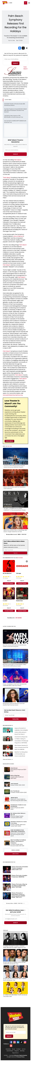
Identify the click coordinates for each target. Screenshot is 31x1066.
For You (9, 446)
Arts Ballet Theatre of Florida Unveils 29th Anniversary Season (14, 104)
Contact (18, 1049)
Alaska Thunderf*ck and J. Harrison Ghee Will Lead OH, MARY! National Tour (14, 946)
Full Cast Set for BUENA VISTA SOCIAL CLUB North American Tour (14, 963)
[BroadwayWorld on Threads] (25, 1042)
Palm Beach (26, 68)
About (13, 1049)
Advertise (8, 1049)
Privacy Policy (20, 1057)
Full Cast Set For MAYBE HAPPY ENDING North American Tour (15, 121)
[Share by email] (26, 48)
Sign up (15, 922)
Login (21, 2)
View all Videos (7, 759)
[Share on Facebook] (19, 48)
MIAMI (10, 2)
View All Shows (15, 850)
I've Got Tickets (9, 583)
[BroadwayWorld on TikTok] (21, 1042)
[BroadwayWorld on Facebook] (11, 1042)
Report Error (15, 1053)
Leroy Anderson (18, 236)
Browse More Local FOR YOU (16, 534)
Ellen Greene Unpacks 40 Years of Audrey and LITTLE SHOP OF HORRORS (21, 747)
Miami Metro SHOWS (8, 763)
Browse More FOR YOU (14, 903)
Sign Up (15, 63)
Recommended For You (9, 862)
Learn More (9, 441)
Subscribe (15, 719)
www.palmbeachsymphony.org (12, 395)
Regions (17, 1051)
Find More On (14, 618)
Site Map (22, 1051)
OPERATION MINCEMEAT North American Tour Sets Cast (15, 995)
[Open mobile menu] (29, 2)
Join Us (23, 1049)
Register (17, 2)
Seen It (9, 580)
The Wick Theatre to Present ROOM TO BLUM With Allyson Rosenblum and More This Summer (15, 110)
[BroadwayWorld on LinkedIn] (18, 1042)
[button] (25, 2)
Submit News (10, 1051)
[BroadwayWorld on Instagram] (14, 1042)
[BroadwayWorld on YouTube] (11, 1045)
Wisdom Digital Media (20, 1055)
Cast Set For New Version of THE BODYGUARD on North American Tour (13, 116)
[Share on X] (23, 48)
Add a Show (15, 853)
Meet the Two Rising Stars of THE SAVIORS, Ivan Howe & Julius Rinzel (21, 754)
